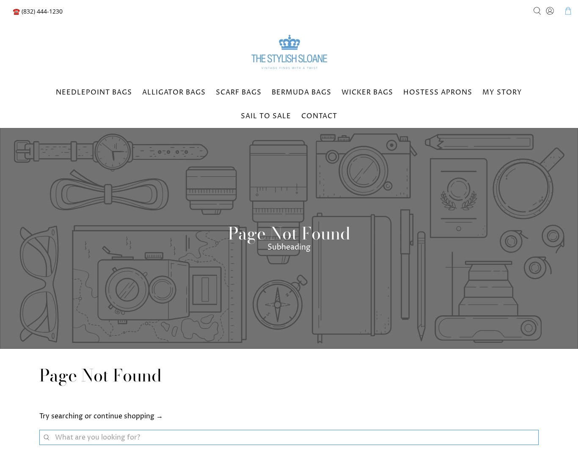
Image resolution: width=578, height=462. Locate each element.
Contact (319, 116)
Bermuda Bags (301, 92)
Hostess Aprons (437, 92)
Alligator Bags (174, 92)
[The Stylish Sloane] (289, 53)
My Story (502, 92)
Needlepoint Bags (94, 92)
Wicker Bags (367, 92)
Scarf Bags (238, 92)
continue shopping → (128, 416)
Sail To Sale (266, 116)
